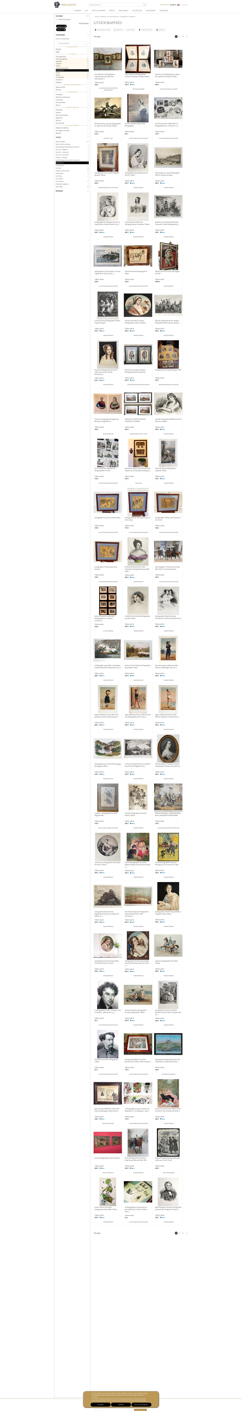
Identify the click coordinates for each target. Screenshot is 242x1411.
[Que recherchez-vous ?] (144, 5)
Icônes (72, 73)
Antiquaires (150, 10)
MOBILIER (72, 47)
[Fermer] (65, 26)
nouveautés (164, 4)
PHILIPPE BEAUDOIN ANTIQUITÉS (138, 138)
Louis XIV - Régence (72, 149)
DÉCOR (72, 92)
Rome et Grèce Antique (72, 144)
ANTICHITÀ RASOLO (108, 1173)
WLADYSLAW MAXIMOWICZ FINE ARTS (169, 828)
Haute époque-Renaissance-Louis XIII (72, 147)
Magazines (163, 10)
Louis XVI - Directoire (72, 155)
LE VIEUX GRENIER (108, 631)
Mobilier (77, 10)
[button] (118, 29)
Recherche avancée (64, 19)
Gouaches (72, 63)
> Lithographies (123, 16)
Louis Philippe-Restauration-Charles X (72, 160)
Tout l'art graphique (72, 59)
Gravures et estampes (72, 68)
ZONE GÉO (162, 30)
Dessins (72, 75)
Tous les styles (72, 141)
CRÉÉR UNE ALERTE (147, 30)
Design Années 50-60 (72, 171)
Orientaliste (72, 173)
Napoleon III (72, 163)
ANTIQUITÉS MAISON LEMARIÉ (168, 89)
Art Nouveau (72, 165)
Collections (137, 10)
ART (72, 54)
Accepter (100, 1405)
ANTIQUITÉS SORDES (138, 89)
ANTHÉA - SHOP (108, 138)
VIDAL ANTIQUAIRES (168, 1173)
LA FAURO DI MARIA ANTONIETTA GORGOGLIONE (108, 89)
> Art (107, 16)
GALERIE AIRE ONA (108, 434)
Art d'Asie (72, 176)
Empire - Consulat (72, 157)
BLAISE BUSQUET (168, 286)
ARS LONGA (138, 483)
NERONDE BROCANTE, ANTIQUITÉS (108, 187)
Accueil (97, 16)
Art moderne (72, 181)
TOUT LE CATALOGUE (62, 39)
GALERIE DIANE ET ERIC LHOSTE (138, 434)
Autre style (72, 187)
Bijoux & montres (98, 10)
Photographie (72, 77)
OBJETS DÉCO (72, 107)
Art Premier (72, 179)
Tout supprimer (84, 23)
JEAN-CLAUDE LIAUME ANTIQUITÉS (108, 828)
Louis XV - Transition (72, 152)
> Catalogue (102, 16)
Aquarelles (72, 61)
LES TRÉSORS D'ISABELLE (169, 1074)
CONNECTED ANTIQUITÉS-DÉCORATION (138, 384)
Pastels (72, 66)
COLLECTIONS (72, 125)
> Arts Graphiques (114, 16)
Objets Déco (123, 10)
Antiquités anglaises (72, 184)
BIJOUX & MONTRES (72, 85)
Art (86, 10)
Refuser (121, 1405)
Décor (111, 10)
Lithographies (72, 70)
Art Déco (72, 168)
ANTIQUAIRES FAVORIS (103, 30)
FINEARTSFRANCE (138, 187)
